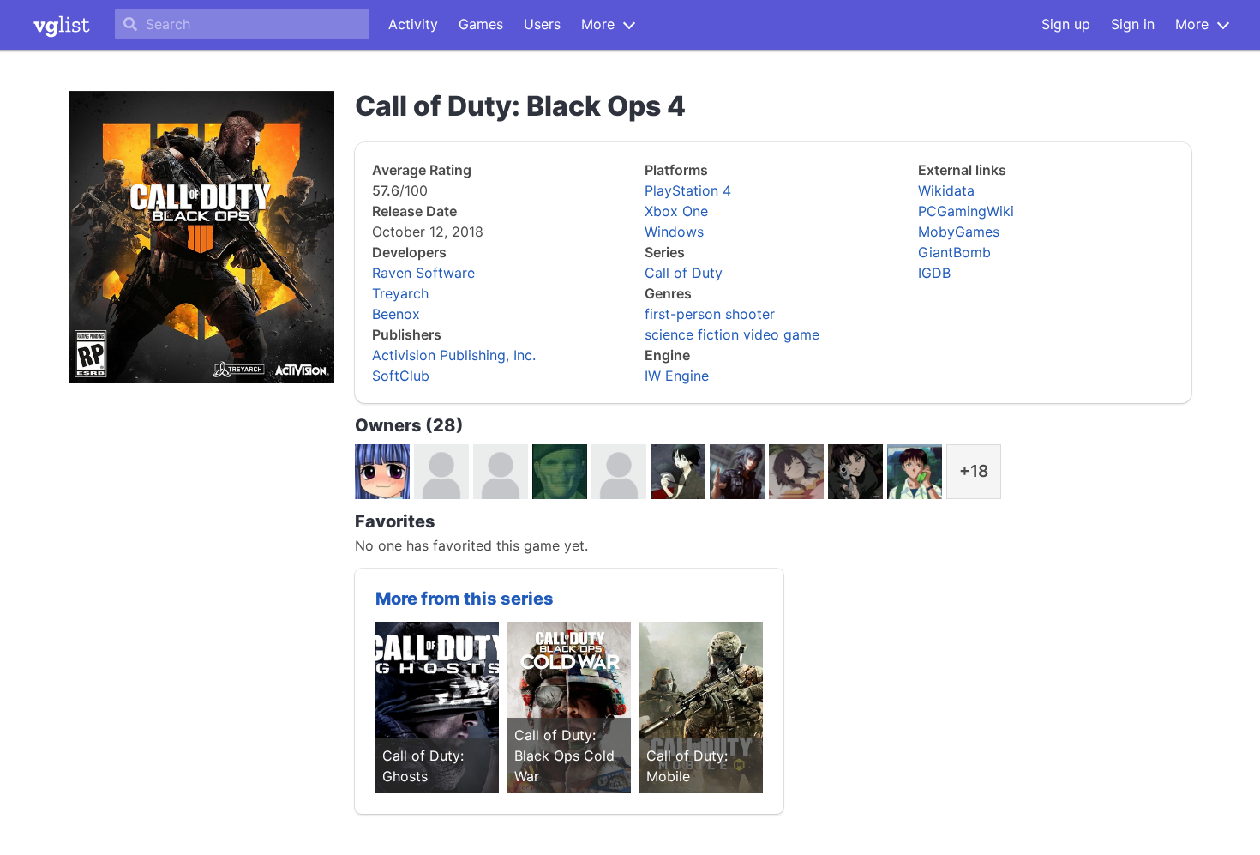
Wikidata (946, 190)
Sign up (1065, 24)
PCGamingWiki (966, 211)
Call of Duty (684, 272)
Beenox (396, 313)
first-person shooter (710, 313)
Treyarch (400, 293)
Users (542, 24)
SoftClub (400, 375)
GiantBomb (954, 252)
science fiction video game (732, 334)
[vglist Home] (61, 25)
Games (481, 24)
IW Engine (677, 375)
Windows (674, 231)
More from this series (464, 598)
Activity (413, 24)
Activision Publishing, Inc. (454, 355)
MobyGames (958, 231)
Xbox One (676, 211)
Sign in (1133, 24)
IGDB (934, 272)
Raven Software (423, 272)
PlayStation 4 (688, 190)
